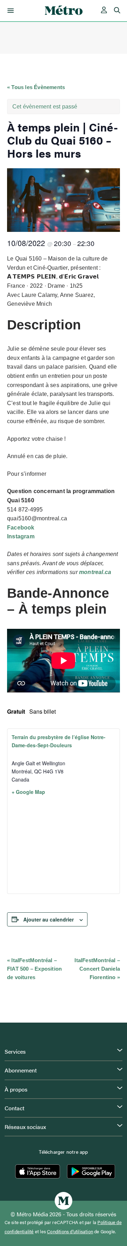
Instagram (21, 536)
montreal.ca (95, 572)
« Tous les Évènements (36, 87)
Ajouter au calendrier (48, 919)
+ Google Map (28, 791)
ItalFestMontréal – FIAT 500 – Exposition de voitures (34, 968)
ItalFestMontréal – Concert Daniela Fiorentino (97, 968)
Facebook (21, 528)
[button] (9, 10)
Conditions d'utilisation (70, 1231)
